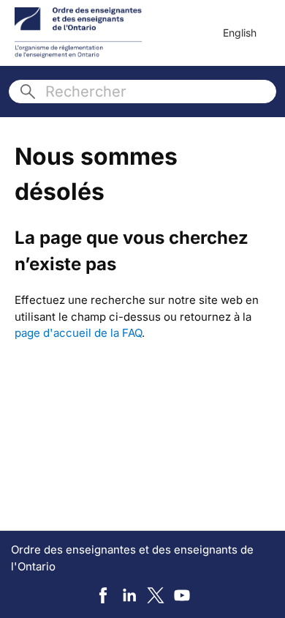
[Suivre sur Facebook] (103, 595)
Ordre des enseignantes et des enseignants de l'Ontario (132, 558)
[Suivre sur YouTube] (182, 595)
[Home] (78, 33)
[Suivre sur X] (155, 595)
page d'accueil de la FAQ (78, 333)
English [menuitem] (239, 32)
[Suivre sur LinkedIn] (129, 595)
